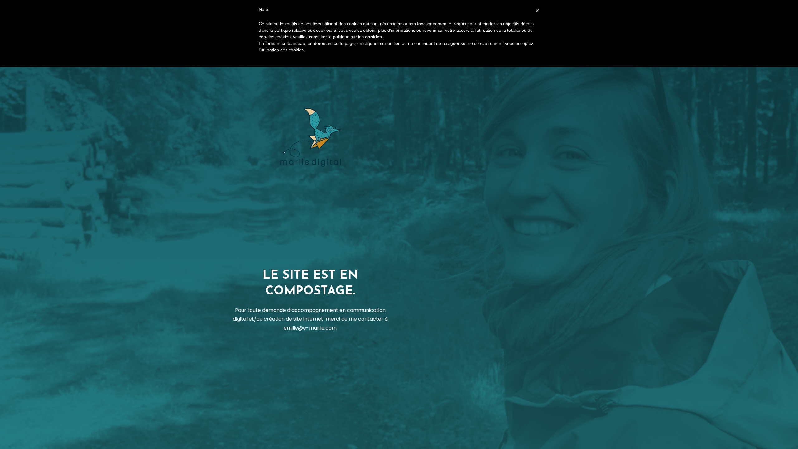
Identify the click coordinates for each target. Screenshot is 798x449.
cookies (373, 36)
